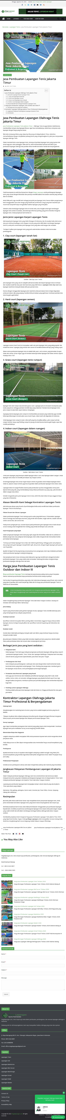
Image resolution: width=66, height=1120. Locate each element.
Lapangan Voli (5, 1061)
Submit (6, 994)
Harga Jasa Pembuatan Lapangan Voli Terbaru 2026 (29, 906)
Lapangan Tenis (14, 27)
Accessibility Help (6, 1104)
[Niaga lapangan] (3, 19)
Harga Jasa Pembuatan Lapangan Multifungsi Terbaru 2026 (31, 897)
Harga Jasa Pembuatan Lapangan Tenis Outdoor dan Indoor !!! (22, 105)
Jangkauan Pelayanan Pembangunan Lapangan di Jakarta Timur (23, 111)
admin (8, 86)
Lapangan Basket (6, 1082)
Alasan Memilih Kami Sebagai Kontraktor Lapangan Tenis (22, 103)
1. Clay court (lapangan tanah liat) (16, 96)
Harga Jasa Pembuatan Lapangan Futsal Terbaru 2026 (30, 931)
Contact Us (4, 1093)
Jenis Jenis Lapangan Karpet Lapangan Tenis (19, 95)
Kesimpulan (10, 113)
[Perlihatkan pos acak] (62, 19)
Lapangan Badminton (8, 1064)
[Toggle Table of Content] (45, 90)
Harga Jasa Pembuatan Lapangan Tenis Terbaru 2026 (30, 881)
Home (8, 19)
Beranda (5, 27)
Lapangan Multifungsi (8, 1071)
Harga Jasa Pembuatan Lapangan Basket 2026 (27, 923)
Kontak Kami (39, 19)
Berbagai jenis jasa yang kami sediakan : (18, 107)
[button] (20, 19)
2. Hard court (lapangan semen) (15, 98)
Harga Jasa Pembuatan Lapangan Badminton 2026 (29, 914)
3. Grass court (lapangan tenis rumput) (17, 100)
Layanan (16, 19)
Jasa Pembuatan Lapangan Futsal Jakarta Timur (48, 828)
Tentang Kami (28, 19)
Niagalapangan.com (17, 1114)
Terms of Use (5, 1097)
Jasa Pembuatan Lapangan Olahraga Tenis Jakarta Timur (21, 93)
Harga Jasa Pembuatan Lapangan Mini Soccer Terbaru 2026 (31, 889)
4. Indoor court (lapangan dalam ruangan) (18, 102)
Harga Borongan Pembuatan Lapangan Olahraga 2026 (30, 939)
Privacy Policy (5, 1101)
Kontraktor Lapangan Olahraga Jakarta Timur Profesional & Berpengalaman (26, 109)
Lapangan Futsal (6, 1075)
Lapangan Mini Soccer (8, 1068)
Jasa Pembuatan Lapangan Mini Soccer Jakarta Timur (17, 828)
